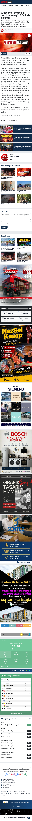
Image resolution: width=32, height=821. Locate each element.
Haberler (3, 10)
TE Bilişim (19, 807)
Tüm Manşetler (6, 784)
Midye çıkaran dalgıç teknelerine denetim (21, 191)
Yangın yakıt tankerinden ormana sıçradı (7, 178)
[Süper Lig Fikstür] (30, 718)
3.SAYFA (10, 5)
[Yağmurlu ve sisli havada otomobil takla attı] (24, 255)
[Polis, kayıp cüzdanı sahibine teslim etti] (8, 185)
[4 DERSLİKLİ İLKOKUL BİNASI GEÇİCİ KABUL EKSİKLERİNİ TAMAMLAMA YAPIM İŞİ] (8, 242)
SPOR (22, 793)
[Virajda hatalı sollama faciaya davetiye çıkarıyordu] (24, 171)
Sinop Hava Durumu (8, 779)
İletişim (4, 791)
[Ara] (27, 2)
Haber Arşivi (6, 787)
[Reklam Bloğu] (16, 285)
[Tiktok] (23, 774)
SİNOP (4, 795)
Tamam (8, 814)
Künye (10, 791)
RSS (6, 802)
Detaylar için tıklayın (16, 713)
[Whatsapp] (25, 774)
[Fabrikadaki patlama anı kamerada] (8, 198)
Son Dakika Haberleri (8, 786)
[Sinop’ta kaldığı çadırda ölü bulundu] (24, 242)
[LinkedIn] (17, 774)
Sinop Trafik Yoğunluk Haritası (10, 781)
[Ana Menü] (29, 2)
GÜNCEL (17, 5)
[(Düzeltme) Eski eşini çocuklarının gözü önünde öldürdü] (16, 42)
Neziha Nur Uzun (14, 156)
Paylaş (4, 53)
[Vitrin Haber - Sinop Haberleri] (6, 2)
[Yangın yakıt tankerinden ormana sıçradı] (8, 172)
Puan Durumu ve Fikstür (9, 782)
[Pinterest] (12, 774)
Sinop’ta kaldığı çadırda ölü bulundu (15, 817)
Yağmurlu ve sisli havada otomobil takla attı (23, 261)
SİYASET (28, 5)
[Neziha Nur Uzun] (4, 157)
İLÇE (22, 5)
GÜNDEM (3, 5)
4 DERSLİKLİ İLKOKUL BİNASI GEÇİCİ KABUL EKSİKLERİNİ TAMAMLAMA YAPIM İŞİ (8, 248)
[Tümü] (30, 236)
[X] (9, 774)
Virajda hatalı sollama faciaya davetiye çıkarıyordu (23, 177)
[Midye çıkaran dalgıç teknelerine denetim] (24, 185)
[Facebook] (6, 774)
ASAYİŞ (10, 10)
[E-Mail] (11, 159)
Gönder (4, 227)
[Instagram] (14, 774)
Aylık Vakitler (5, 666)
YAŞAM (28, 793)
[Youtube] (20, 774)
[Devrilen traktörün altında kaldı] (24, 198)
